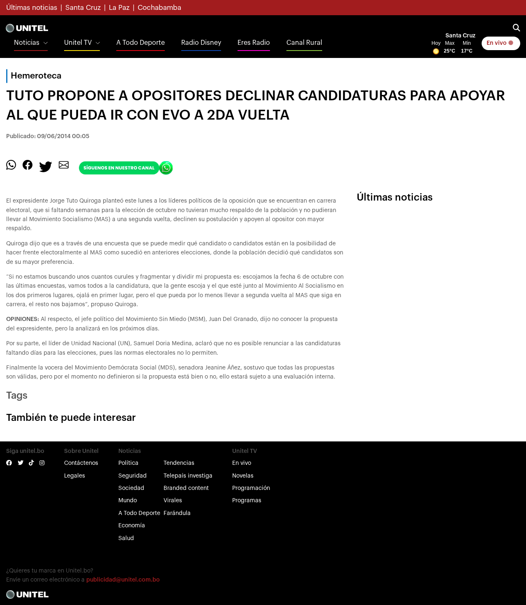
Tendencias (179, 463)
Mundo (127, 500)
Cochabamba (159, 7)
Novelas (243, 476)
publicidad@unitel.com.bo (123, 580)
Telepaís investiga (188, 476)
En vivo (497, 43)
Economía (131, 526)
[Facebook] (27, 165)
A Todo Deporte (140, 42)
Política (128, 463)
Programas (246, 500)
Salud (126, 538)
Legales (74, 476)
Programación (251, 488)
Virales (173, 500)
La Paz (119, 7)
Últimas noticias (31, 7)
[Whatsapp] (11, 165)
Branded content (186, 488)
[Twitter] (45, 166)
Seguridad (132, 476)
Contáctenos (81, 463)
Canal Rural (304, 42)
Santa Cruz (83, 7)
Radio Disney (201, 42)
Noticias (26, 42)
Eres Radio (254, 42)
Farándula (177, 513)
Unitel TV (78, 42)
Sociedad (131, 488)
